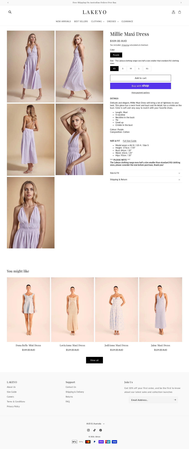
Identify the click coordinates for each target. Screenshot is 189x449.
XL (148, 69)
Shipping (125, 45)
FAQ (68, 401)
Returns (69, 397)
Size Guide (12, 392)
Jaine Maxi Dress (160, 345)
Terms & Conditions (16, 401)
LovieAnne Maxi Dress (72, 345)
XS (114, 68)
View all (94, 360)
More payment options (141, 92)
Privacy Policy (13, 406)
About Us (11, 387)
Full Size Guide (129, 141)
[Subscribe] (175, 399)
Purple (116, 55)
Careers (10, 397)
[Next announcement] (181, 2)
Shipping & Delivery (75, 392)
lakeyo (97, 437)
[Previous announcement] (8, 2)
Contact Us (71, 387)
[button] (10, 12)
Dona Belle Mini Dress (28, 345)
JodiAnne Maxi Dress (116, 345)
